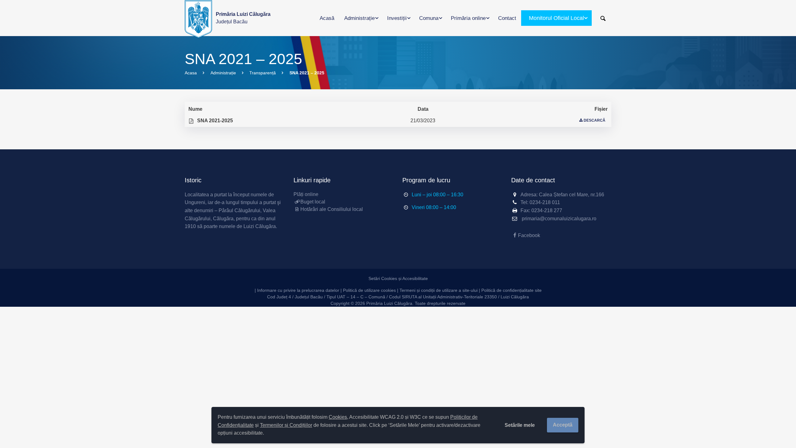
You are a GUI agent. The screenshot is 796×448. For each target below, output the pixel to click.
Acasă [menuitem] (327, 18)
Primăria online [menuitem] (468, 18)
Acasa (191, 72)
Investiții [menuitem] (397, 18)
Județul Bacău (243, 18)
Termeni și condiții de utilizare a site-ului (439, 290)
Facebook (529, 235)
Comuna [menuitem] (428, 18)
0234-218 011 (545, 202)
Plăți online (306, 194)
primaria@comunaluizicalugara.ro (559, 218)
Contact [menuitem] (507, 18)
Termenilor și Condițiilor (286, 425)
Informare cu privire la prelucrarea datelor (298, 290)
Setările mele (520, 425)
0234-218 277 (546, 210)
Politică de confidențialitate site (511, 290)
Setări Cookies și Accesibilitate (398, 278)
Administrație (223, 72)
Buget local (312, 201)
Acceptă (562, 424)
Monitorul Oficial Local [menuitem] (556, 18)
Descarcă (594, 120)
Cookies (338, 417)
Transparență (262, 72)
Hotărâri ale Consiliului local (331, 209)
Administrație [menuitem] (359, 18)
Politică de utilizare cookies (369, 290)
